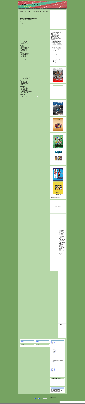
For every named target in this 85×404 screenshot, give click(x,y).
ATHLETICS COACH (61, 236)
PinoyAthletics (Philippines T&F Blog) (55, 389)
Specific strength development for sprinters (57, 58)
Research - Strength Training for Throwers (57, 56)
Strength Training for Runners (54, 33)
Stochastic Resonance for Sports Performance (57, 51)
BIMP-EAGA (60, 243)
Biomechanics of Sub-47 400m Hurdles (56, 47)
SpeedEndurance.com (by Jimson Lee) (56, 383)
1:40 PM (31, 96)
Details (58, 148)
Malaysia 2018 (60, 268)
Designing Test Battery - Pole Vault (56, 42)
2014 (53, 369)
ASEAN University (61, 231)
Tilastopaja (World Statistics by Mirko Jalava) (56, 381)
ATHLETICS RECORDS (62, 239)
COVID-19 (60, 249)
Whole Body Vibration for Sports (55, 35)
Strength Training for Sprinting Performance (57, 44)
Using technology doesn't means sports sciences (57, 62)
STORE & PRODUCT (42, 8)
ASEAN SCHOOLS (61, 230)
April (53, 363)
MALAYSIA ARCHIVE (61, 272)
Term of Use (54, 397)
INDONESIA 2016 (61, 258)
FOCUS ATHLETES (61, 252)
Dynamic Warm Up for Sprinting (55, 34)
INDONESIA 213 (61, 260)
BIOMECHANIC (61, 244)
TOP (84, 401)
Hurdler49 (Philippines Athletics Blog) (55, 391)
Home (34, 167)
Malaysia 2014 (60, 264)
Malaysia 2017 (60, 267)
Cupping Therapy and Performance (56, 50)
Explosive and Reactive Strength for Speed (57, 52)
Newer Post (22, 167)
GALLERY (60, 254)
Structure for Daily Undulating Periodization (57, 49)
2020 (53, 343)
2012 (53, 371)
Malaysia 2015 (60, 265)
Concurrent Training (54, 46)
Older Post (46, 167)
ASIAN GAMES (61, 233)
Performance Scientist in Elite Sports (56, 45)
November (54, 349)
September (54, 351)
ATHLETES (60, 235)
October (54, 350)
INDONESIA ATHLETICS (62, 261)
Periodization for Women (54, 55)
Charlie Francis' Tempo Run (54, 36)
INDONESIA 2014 (61, 256)
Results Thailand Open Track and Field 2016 (58, 360)
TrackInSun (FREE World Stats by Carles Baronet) (57, 382)
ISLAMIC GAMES (61, 262)
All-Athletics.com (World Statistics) (55, 380)
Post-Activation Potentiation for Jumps (56, 43)
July (53, 352)
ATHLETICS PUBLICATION (33, 8)
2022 (53, 341)
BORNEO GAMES (61, 246)
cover (60, 194)
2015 (53, 368)
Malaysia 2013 (60, 263)
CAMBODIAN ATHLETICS (62, 247)
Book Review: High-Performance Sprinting (56, 38)
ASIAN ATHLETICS (61, 232)
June (53, 361)
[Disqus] (34, 112)
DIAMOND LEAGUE (61, 250)
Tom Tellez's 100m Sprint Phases (55, 54)
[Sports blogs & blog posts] (45, 398)
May (53, 362)
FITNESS (60, 251)
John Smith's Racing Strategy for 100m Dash (57, 53)
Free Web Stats (49, 398)
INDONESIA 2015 (61, 257)
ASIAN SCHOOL (61, 234)
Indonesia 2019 (61, 259)
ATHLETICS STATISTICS (62, 242)
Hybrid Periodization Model (55, 57)
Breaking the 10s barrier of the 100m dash (57, 61)
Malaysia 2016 (60, 266)
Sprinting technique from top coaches (56, 60)
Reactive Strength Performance (55, 40)
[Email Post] (37, 96)
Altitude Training (53, 39)
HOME (21, 8)
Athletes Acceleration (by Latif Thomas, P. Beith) (57, 384)
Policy (51, 397)
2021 (53, 342)
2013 (53, 370)
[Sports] (36, 398)
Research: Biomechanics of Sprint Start (56, 41)
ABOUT (26, 8)
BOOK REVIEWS (61, 245)
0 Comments (35, 96)
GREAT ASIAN (60, 255)
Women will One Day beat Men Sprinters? (56, 48)
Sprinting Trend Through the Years (55, 37)
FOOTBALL (60, 253)
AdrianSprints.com (29, 4)
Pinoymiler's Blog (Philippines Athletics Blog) (56, 390)
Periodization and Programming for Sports (56, 32)
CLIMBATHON (60, 248)
